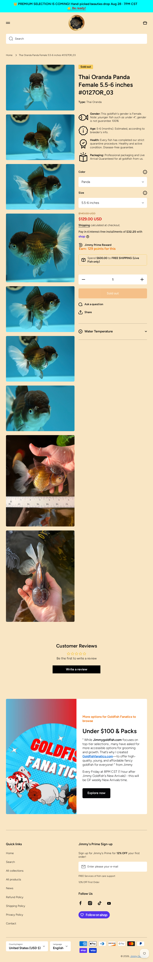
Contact (11, 923)
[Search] (9, 39)
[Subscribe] (142, 867)
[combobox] (76, 39)
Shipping (84, 225)
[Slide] (145, 172)
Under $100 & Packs (109, 731)
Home (9, 55)
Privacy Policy (14, 914)
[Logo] (76, 23)
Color (81, 172)
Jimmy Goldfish (138, 956)
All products (13, 879)
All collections (15, 870)
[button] (85, 312)
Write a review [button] (76, 669)
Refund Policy (14, 897)
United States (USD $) (25, 948)
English (58, 948)
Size (81, 192)
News (9, 888)
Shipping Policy (15, 906)
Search (10, 862)
